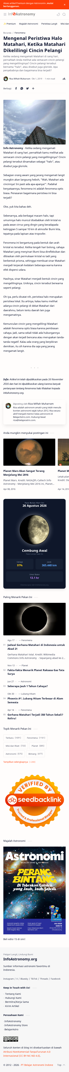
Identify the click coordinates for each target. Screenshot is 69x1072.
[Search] (63, 14)
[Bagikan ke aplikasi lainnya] (33, 88)
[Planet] (25, 665)
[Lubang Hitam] (28, 693)
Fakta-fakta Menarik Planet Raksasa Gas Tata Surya (36, 672)
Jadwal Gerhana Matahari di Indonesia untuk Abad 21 (36, 646)
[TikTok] (34, 978)
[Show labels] (20, 762)
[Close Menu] (65, 4)
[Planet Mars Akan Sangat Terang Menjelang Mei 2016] (29, 452)
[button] (58, 14)
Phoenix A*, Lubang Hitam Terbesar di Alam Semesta (35, 700)
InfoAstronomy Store (16, 1025)
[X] (17, 978)
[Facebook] (55, 978)
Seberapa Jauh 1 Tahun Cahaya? (28, 686)
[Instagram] (8, 978)
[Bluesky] (24, 978)
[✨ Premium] (9, 24)
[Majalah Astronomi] (28, 24)
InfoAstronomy (13, 1021)
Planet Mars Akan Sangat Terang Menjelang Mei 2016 (24, 472)
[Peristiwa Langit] (49, 24)
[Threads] (44, 978)
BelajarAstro (11, 1029)
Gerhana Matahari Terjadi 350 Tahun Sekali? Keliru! (35, 716)
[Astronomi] (26, 681)
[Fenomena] (26, 640)
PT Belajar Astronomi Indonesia (38, 1064)
